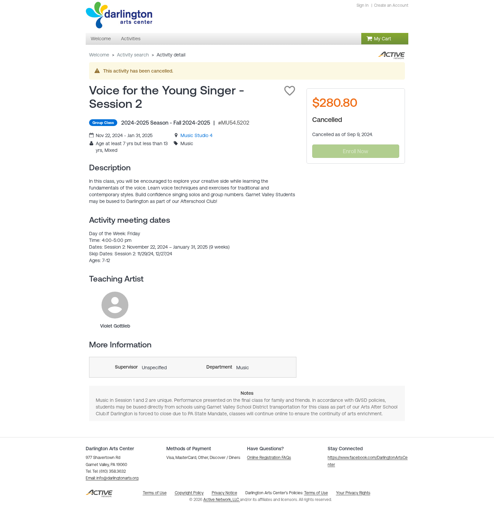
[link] (196, 135)
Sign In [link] (363, 5)
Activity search (133, 54)
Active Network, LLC (221, 499)
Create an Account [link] (391, 5)
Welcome (99, 54)
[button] (289, 90)
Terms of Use (316, 493)
